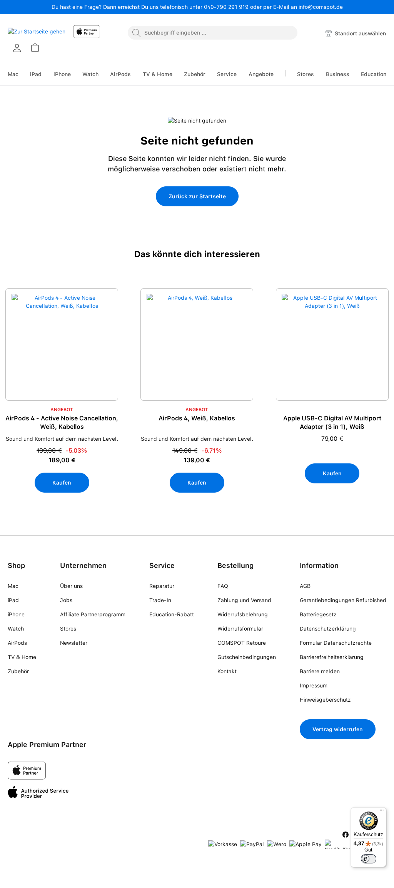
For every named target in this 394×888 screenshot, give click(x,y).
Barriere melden (320, 671)
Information (319, 565)
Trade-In (160, 600)
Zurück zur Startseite (197, 196)
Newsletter (73, 643)
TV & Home (22, 657)
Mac (13, 586)
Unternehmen (83, 565)
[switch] (368, 858)
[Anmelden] (17, 48)
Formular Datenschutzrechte (336, 643)
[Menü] (381, 812)
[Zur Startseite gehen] (36, 33)
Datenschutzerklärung (328, 629)
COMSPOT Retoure (241, 643)
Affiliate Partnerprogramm (92, 614)
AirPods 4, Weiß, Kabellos (197, 418)
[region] (197, 408)
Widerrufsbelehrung (242, 614)
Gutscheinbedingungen (246, 657)
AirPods (17, 643)
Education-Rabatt (171, 614)
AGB (305, 586)
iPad (13, 600)
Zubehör (18, 671)
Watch (16, 629)
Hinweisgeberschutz (325, 700)
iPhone (16, 614)
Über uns (71, 586)
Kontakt (227, 671)
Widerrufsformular (240, 629)
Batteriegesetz (318, 614)
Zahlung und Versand (244, 600)
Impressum (313, 685)
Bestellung (235, 565)
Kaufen (61, 483)
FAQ (222, 586)
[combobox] (212, 33)
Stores (68, 629)
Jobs (66, 600)
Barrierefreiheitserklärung (332, 657)
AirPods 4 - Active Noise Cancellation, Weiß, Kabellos (61, 422)
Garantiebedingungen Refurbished (343, 600)
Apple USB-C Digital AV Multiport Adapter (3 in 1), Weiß (332, 422)
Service (162, 565)
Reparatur (161, 586)
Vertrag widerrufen (337, 729)
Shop (16, 565)
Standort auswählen (359, 33)
